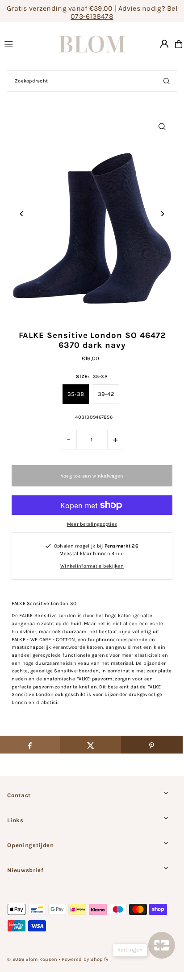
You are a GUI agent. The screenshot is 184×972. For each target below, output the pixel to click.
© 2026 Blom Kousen (32, 959)
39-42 (106, 394)
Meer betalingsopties (92, 524)
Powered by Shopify (85, 959)
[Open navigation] (22, 43)
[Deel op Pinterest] (151, 745)
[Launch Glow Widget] (161, 945)
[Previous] (22, 214)
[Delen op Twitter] (90, 745)
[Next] (162, 214)
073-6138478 (92, 16)
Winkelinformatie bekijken (92, 566)
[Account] (164, 44)
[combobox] (92, 81)
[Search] (166, 81)
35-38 (75, 394)
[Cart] (178, 44)
